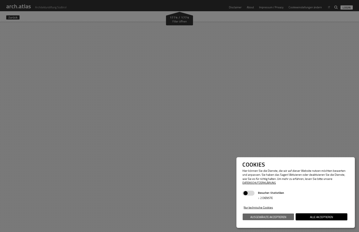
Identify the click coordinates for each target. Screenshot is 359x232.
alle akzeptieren (321, 217)
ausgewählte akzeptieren (268, 217)
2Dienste (265, 198)
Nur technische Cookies (258, 207)
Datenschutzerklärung (259, 182)
